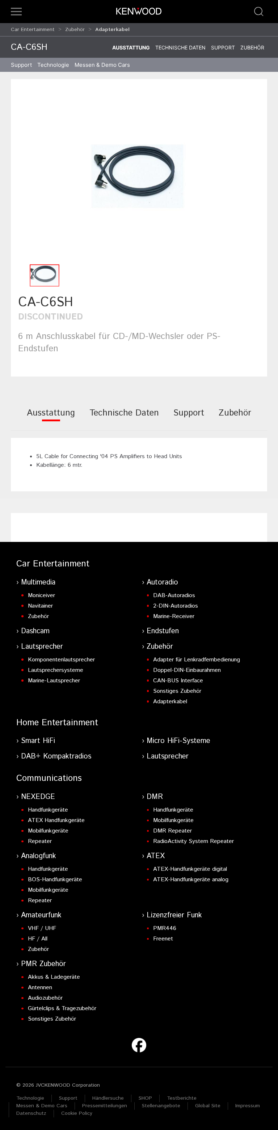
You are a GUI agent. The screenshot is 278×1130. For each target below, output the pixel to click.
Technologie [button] (53, 64)
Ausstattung (131, 47)
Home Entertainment (57, 723)
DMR (155, 797)
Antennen (40, 987)
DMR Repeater (172, 831)
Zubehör (75, 29)
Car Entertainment (33, 29)
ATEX (156, 856)
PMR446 (164, 928)
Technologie (30, 1098)
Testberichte (182, 1098)
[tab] (51, 417)
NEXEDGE (38, 797)
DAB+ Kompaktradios (56, 756)
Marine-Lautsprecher (54, 681)
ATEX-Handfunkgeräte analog (190, 879)
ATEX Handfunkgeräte (56, 820)
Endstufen (163, 631)
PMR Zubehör (43, 964)
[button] (16, 11)
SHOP (145, 1098)
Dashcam (35, 631)
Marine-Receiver (173, 616)
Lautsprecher (42, 647)
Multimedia (38, 582)
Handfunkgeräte (48, 810)
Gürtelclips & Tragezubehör (62, 1008)
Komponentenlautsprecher (61, 660)
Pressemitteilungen (104, 1105)
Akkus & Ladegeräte (54, 977)
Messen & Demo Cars (41, 1105)
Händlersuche (108, 1098)
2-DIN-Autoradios (175, 606)
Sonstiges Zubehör (177, 691)
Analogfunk (38, 856)
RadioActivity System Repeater (193, 841)
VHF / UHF (42, 928)
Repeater (40, 841)
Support (223, 47)
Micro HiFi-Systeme (178, 741)
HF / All (37, 939)
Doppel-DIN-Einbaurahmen (187, 670)
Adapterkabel (170, 701)
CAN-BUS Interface (178, 681)
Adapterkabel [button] (112, 29)
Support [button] (21, 64)
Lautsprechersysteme (55, 670)
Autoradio (162, 582)
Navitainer (40, 606)
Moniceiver (41, 595)
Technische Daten (180, 47)
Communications (49, 778)
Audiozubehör (45, 998)
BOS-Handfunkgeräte (55, 879)
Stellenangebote (161, 1105)
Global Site (207, 1105)
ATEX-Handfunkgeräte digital (190, 869)
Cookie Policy (76, 1113)
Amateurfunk (41, 915)
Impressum (247, 1105)
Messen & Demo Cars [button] (102, 64)
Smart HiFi (38, 741)
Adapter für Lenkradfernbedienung (196, 660)
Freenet (163, 939)
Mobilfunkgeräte (48, 831)
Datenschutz (31, 1113)
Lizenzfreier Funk (174, 915)
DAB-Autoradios (174, 595)
